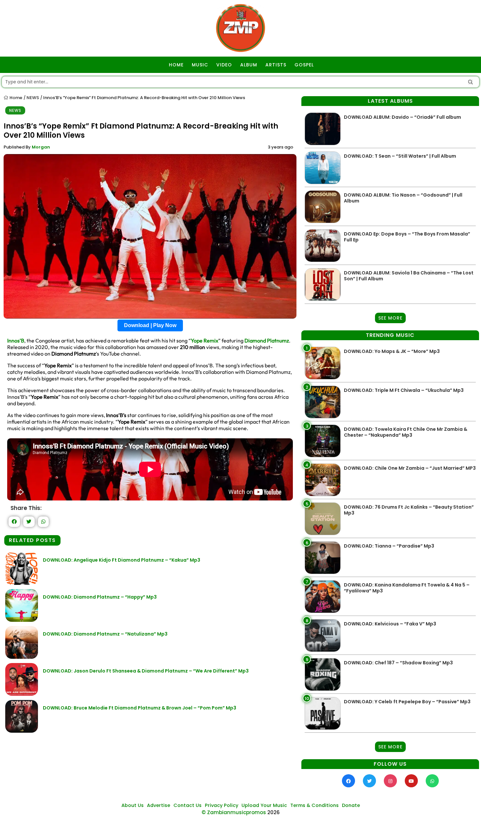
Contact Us (187, 805)
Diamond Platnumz (266, 340)
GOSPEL (304, 64)
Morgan (41, 147)
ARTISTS (275, 64)
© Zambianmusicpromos (234, 812)
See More (390, 318)
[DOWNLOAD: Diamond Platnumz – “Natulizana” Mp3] (21, 657)
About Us (132, 805)
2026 (273, 812)
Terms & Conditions (314, 805)
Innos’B (15, 340)
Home (15, 98)
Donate (351, 805)
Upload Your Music (264, 805)
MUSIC (200, 64)
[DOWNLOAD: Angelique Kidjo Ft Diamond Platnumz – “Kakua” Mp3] (21, 583)
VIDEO (224, 64)
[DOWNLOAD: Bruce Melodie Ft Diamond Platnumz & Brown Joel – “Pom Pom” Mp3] (21, 731)
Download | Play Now (150, 325)
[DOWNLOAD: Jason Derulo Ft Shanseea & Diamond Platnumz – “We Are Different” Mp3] (21, 694)
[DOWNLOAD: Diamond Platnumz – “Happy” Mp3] (21, 620)
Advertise (158, 805)
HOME (176, 64)
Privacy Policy (221, 805)
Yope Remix (204, 340)
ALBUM (248, 64)
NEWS (33, 98)
